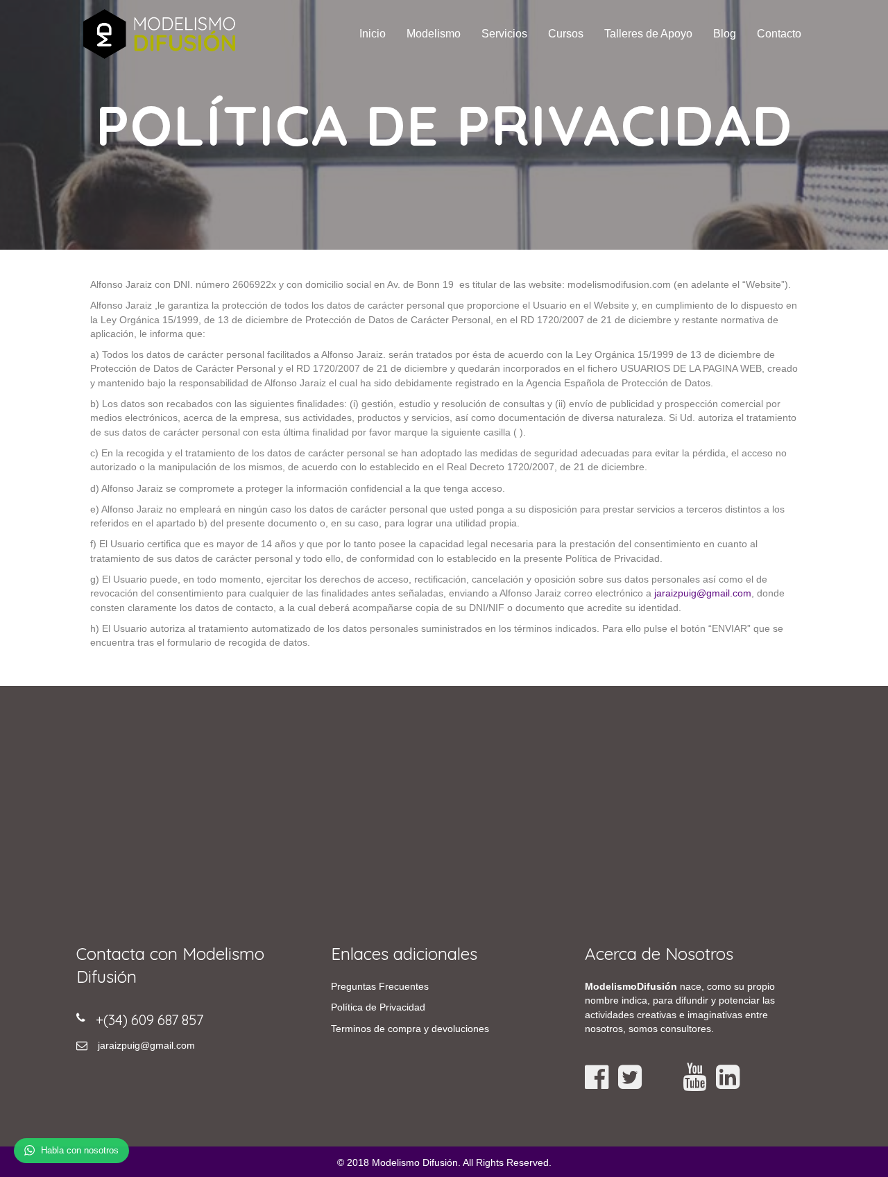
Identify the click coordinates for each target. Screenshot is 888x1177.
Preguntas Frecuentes (380, 986)
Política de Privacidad (378, 1007)
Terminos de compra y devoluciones (410, 1028)
